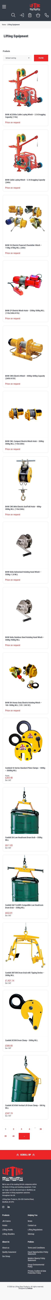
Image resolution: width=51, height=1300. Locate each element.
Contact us (32, 1225)
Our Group (6, 1256)
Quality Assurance (9, 1252)
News (30, 1221)
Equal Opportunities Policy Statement (38, 1253)
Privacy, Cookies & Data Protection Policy (37, 1272)
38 (41, 1129)
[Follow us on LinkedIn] (8, 1207)
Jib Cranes (6, 1221)
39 (6, 1136)
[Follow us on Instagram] (3, 1207)
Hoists (4, 1225)
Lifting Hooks (7, 1229)
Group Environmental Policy (36, 1265)
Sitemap (31, 1234)
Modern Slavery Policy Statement (36, 1259)
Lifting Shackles (8, 1234)
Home (4, 25)
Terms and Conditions (36, 1248)
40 (13, 1136)
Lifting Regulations (35, 1229)
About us (5, 1248)
